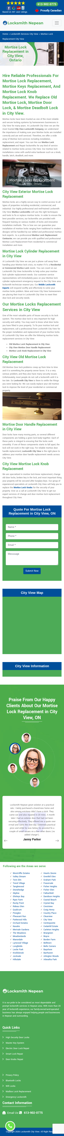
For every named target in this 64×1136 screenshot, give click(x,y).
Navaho (16, 926)
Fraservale (48, 883)
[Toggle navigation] (56, 23)
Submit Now (32, 571)
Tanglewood (18, 886)
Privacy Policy (12, 1075)
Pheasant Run (19, 916)
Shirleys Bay (18, 896)
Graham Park (49, 879)
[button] (26, 738)
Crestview (48, 906)
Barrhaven (48, 952)
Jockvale (17, 956)
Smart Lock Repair (14, 1053)
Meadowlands (19, 936)
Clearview (48, 916)
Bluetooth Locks (13, 1080)
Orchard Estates (20, 923)
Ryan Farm (18, 899)
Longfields (17, 946)
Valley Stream (19, 876)
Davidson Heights (51, 896)
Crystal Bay (48, 903)
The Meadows (19, 932)
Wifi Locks (10, 1086)
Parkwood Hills (20, 919)
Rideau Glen (18, 906)
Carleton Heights (51, 929)
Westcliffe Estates (21, 873)
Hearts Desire (49, 873)
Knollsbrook (18, 952)
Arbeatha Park (50, 959)
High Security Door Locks (17, 1037)
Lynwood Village (20, 942)
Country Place (49, 913)
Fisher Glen (48, 889)
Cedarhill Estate (50, 926)
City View (47, 919)
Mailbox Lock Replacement (18, 1091)
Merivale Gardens (21, 929)
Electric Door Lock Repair (17, 1048)
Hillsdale (17, 959)
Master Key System (15, 1042)
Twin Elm (17, 879)
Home (5, 34)
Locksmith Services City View (24, 34)
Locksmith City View (30, 1131)
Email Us (12, 1113)
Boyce (46, 936)
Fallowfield (48, 893)
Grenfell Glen (49, 876)
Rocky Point (18, 903)
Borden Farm (49, 939)
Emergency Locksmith (16, 1097)
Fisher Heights (50, 886)
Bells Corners (49, 946)
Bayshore (47, 949)
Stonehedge (18, 889)
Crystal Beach (49, 899)
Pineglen (17, 913)
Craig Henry (48, 909)
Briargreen (48, 932)
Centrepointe (49, 923)
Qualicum (17, 909)
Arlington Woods (51, 956)
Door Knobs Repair (14, 1059)
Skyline (16, 893)
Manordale (18, 939)
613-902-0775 (47, 4)
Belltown (47, 942)
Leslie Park (18, 949)
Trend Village (19, 883)
